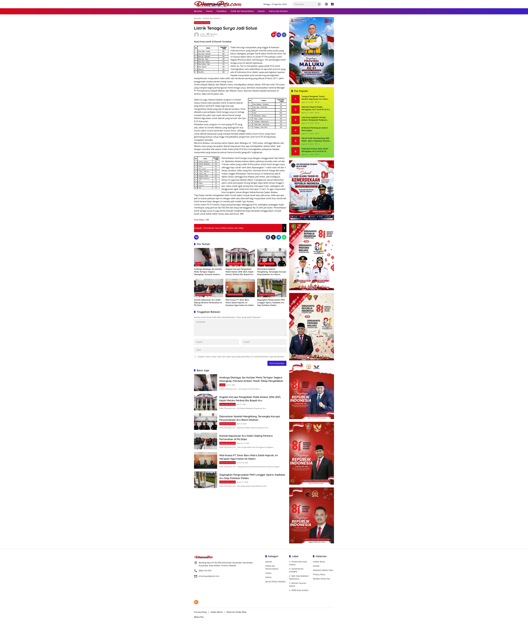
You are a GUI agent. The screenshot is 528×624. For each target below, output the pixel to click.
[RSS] (196, 602)
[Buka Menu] (332, 4)
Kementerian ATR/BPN (296, 570)
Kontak (316, 566)
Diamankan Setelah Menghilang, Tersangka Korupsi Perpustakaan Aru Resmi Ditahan (271, 272)
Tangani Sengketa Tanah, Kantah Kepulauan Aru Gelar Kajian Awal (315, 98)
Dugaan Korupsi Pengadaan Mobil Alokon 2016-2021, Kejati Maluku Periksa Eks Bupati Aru (239, 272)
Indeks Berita (319, 561)
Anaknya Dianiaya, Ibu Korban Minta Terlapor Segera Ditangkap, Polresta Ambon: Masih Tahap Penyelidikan (208, 272)
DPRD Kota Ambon (300, 590)
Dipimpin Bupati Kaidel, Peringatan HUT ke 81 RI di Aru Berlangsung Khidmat (316, 108)
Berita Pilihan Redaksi (275, 581)
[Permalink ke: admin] (197, 34)
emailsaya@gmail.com (209, 576)
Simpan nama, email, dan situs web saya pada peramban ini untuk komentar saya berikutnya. (241, 356)
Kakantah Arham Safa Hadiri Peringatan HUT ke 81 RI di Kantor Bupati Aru (315, 150)
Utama (198, 264)
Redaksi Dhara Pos (321, 578)
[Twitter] (273, 237)
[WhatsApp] (284, 237)
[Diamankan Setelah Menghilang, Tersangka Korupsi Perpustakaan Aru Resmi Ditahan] (271, 257)
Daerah (268, 561)
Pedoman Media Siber (323, 570)
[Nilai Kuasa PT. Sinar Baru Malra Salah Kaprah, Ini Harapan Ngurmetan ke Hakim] (240, 288)
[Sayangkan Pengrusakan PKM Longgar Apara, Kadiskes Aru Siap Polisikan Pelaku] (271, 288)
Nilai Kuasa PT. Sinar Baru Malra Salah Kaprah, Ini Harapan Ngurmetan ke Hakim (240, 302)
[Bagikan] (284, 34)
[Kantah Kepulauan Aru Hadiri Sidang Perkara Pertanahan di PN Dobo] (208, 288)
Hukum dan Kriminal (202, 23)
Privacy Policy (319, 574)
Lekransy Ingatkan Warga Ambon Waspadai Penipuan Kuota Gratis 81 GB (314, 118)
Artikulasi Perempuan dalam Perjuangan (315, 129)
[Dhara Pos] (218, 4)
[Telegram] (278, 237)
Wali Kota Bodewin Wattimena (299, 577)
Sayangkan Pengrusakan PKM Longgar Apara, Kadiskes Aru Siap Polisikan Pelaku (271, 302)
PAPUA (268, 577)
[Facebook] (268, 237)
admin (202, 34)
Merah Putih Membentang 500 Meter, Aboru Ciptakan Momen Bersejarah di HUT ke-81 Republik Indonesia (316, 139)
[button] (319, 4)
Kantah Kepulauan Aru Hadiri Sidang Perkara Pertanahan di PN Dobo (208, 302)
